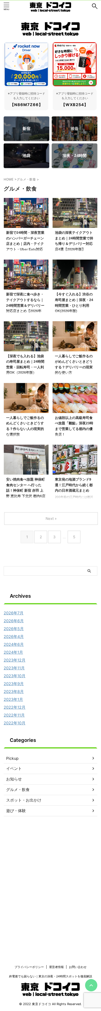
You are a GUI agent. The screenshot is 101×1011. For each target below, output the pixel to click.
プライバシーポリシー (29, 967)
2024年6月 (14, 644)
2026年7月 (14, 612)
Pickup (12, 758)
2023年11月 (14, 667)
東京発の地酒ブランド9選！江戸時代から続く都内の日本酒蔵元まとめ (74, 484)
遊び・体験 (16, 810)
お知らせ (14, 778)
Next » (51, 518)
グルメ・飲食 (18, 789)
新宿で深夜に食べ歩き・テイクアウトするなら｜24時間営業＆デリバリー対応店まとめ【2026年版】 (25, 305)
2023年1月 (13, 699)
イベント (14, 768)
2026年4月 (14, 636)
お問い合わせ (78, 967)
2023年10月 (14, 675)
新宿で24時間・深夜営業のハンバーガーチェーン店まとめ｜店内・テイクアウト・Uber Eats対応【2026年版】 (25, 244)
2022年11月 (14, 715)
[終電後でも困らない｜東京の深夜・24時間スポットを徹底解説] (50, 6)
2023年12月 (14, 660)
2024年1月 (13, 652)
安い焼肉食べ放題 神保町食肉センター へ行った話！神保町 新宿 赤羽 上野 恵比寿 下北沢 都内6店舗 (25, 490)
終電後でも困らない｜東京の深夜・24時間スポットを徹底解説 (50, 976)
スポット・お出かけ (23, 800)
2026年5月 (14, 628)
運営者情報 (56, 967)
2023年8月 (14, 691)
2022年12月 (14, 707)
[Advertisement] (50, 898)
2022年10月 (14, 722)
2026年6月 (14, 620)
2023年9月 (14, 683)
